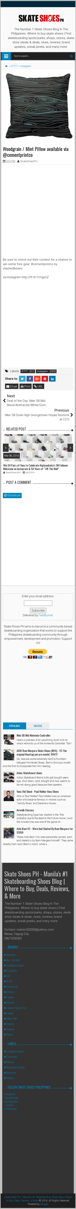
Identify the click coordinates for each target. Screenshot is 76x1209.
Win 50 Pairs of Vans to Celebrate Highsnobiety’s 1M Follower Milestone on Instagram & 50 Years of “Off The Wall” (35, 467)
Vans (9, 1034)
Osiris (10, 1024)
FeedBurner (46, 615)
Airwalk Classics (25, 810)
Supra (10, 1029)
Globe (10, 1003)
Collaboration (15, 965)
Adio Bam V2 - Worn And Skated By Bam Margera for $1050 (45, 830)
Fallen (10, 997)
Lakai (9, 1013)
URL (40, 386)
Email (13, 386)
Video (10, 1078)
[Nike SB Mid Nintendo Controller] (9, 739)
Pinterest (10, 1109)
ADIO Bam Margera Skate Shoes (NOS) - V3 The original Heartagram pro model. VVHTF (42, 752)
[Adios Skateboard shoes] (9, 777)
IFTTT (24, 371)
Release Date (15, 1067)
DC (8, 976)
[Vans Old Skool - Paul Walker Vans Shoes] (9, 795)
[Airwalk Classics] (9, 814)
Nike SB (11, 1018)
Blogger (44, 1204)
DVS (9, 981)
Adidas (11, 955)
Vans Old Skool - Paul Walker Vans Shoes (38, 791)
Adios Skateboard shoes (29, 773)
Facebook (11, 1098)
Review (11, 1073)
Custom (11, 971)
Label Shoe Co (16, 1008)
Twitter (9, 1105)
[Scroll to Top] (71, 1202)
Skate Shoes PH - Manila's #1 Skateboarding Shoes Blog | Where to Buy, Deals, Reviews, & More (36, 884)
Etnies (10, 992)
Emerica (11, 987)
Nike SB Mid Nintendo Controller (33, 735)
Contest (11, 1057)
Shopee (9, 1094)
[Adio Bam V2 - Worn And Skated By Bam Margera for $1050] (9, 833)
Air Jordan (13, 960)
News (10, 1062)
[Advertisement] (38, 206)
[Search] (71, 56)
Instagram (42, 371)
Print (27, 386)
